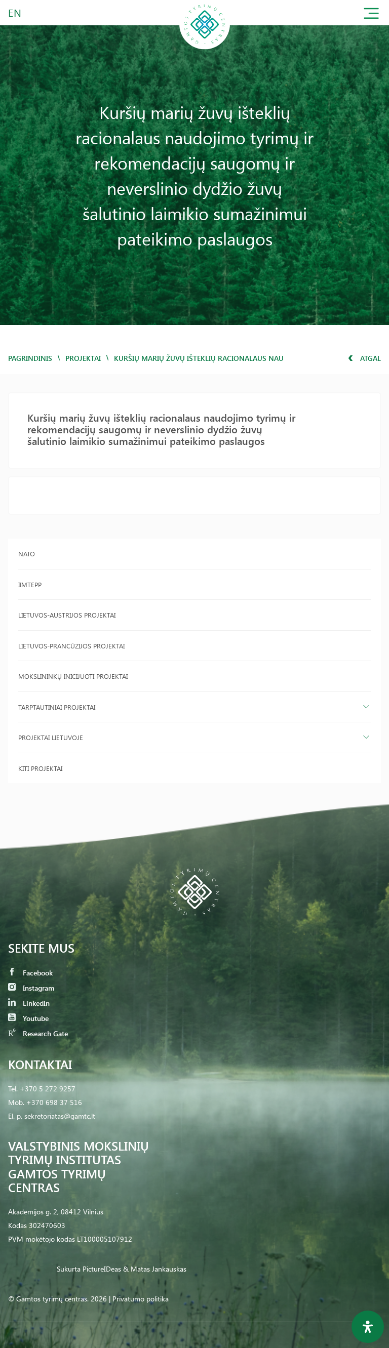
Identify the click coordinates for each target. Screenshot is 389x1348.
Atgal (369, 358)
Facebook (37, 972)
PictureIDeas (102, 1269)
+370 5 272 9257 (47, 1088)
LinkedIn (35, 1003)
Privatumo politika (140, 1298)
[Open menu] (371, 15)
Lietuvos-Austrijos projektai (66, 614)
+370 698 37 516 (54, 1102)
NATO (26, 553)
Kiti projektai (40, 768)
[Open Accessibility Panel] (368, 1327)
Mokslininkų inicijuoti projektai (73, 676)
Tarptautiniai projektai (56, 707)
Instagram (37, 988)
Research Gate (44, 1033)
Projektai (83, 358)
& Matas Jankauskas (154, 1269)
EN (15, 12)
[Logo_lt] (204, 47)
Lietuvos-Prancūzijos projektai (71, 645)
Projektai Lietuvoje (50, 737)
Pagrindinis (30, 358)
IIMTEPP (30, 584)
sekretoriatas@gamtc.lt (59, 1116)
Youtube (35, 1018)
